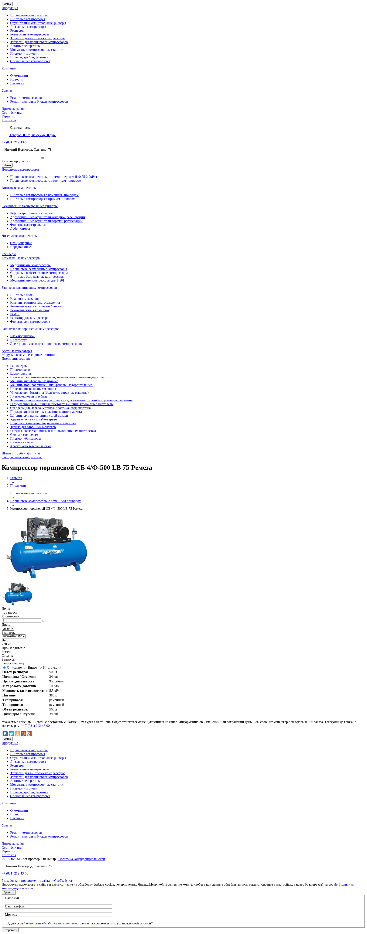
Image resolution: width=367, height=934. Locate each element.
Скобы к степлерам (24, 434)
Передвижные (20, 247)
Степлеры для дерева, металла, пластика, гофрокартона (50, 408)
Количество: (11, 616)
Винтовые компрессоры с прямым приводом (42, 199)
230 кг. (6, 644)
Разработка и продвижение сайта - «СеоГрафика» (37, 880)
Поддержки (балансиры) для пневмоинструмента (46, 411)
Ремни (15, 314)
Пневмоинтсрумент (24, 53)
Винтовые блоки (22, 295)
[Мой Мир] (23, 733)
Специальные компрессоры (30, 61)
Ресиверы (17, 30)
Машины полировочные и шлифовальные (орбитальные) (51, 385)
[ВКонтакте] (5, 733)
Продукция (10, 8)
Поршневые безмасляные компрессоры (38, 269)
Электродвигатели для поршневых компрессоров (46, 343)
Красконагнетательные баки (30, 446)
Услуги (7, 90)
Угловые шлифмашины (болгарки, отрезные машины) (49, 392)
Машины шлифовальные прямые (34, 381)
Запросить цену (13, 663)
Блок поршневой (22, 336)
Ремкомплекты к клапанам (29, 310)
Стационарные (21, 243)
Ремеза (6, 652)
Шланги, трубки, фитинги (29, 57)
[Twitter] (11, 733)
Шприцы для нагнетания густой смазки (39, 415)
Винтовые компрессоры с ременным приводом (44, 195)
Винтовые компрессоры (27, 19)
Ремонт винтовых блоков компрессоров (39, 101)
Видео (32, 667)
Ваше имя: (12, 898)
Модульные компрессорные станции (36, 49)
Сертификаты (12, 112)
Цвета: (6, 624)
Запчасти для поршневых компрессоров (39, 42)
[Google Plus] (29, 733)
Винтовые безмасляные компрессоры (37, 276)
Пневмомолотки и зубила (28, 396)
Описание (14, 667)
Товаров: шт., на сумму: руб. (32, 135)
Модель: (11, 914)
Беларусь (8, 659)
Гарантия (8, 116)
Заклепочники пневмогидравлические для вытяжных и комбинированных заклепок (71, 400)
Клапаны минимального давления (35, 302)
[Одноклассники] (17, 733)
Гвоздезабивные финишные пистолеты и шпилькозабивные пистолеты (61, 404)
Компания (9, 68)
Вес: (5, 640)
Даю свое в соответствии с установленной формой (81, 923)
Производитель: (13, 648)
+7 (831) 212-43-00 (15, 142)
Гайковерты (18, 366)
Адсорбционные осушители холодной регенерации (47, 217)
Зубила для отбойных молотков (33, 427)
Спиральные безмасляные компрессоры (39, 273)
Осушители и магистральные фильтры (38, 23)
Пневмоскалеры (22, 442)
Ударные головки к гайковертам (33, 419)
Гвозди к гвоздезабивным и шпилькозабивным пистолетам (53, 431)
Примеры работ (13, 108)
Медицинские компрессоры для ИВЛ (37, 280)
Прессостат (18, 340)
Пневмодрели (20, 369)
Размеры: (8, 632)
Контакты (9, 120)
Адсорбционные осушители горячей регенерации (46, 221)
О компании (19, 75)
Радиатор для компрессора (29, 318)
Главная (16, 478)
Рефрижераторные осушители (32, 213)
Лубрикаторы (20, 228)
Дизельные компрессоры (28, 26)
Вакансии (17, 83)
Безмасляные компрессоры (29, 34)
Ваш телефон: (15, 906)
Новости (16, 79)
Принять (8, 892)
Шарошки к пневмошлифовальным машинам (43, 423)
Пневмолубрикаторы (25, 438)
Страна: (7, 655)
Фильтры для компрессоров (30, 321)
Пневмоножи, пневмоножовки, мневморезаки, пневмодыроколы (57, 377)
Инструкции (52, 667)
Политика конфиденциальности (81, 859)
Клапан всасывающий (26, 298)
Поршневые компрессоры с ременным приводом (45, 180)
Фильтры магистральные (28, 224)
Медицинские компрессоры (30, 265)
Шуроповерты (20, 373)
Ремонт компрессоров (26, 97)
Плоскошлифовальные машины (33, 389)
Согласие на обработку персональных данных (57, 923)
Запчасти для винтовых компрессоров (37, 38)
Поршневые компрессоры (29, 15)
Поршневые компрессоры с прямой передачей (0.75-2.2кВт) (53, 176)
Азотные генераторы (25, 46)
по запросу (9, 612)
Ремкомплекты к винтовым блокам (35, 306)
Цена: (6, 608)
